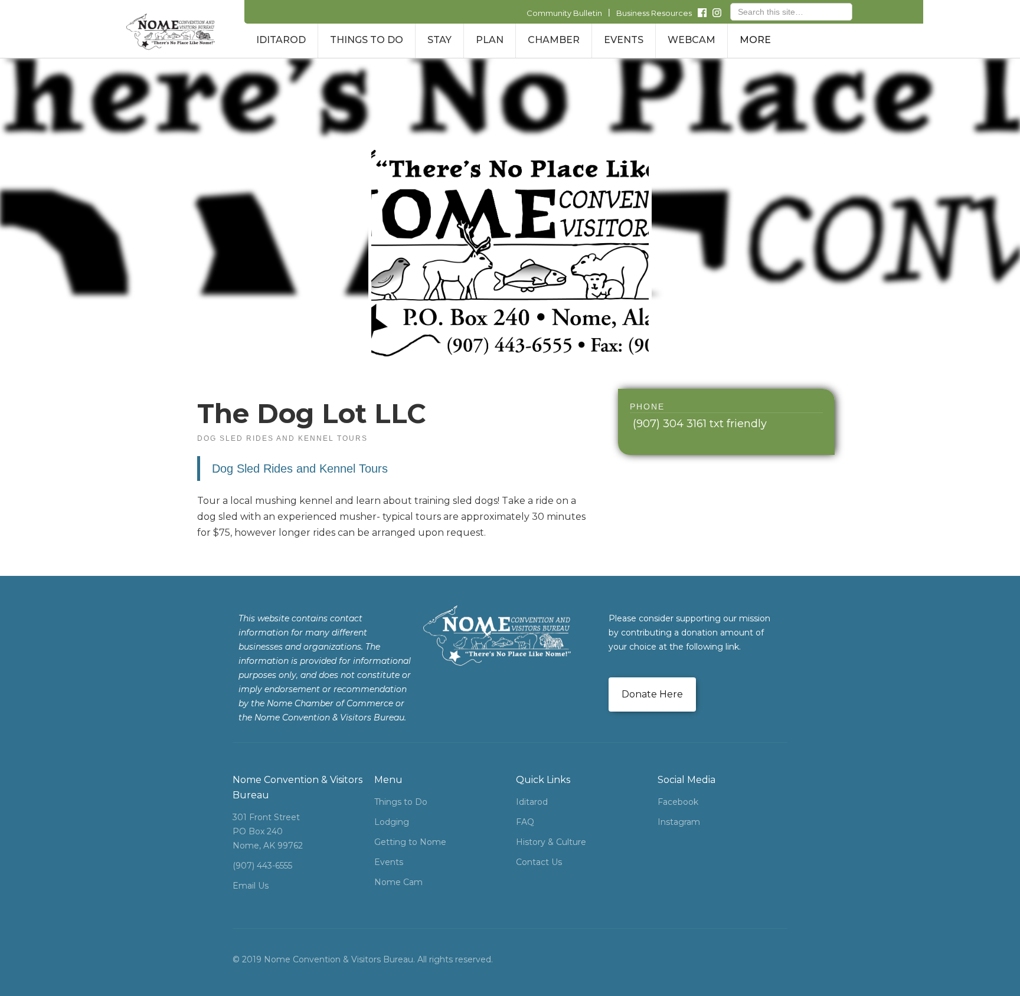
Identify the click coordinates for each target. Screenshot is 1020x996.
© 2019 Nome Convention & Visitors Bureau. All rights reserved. (363, 959)
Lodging (391, 822)
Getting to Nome (410, 842)
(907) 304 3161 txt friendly (700, 423)
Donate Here (652, 694)
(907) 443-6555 (262, 865)
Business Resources (654, 13)
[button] (281, 41)
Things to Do (400, 802)
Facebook (678, 802)
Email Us (251, 885)
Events (388, 862)
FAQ (525, 822)
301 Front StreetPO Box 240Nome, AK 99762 (268, 831)
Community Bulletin (564, 13)
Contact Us (539, 862)
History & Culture (551, 842)
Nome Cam (398, 882)
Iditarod (532, 802)
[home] (170, 32)
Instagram (679, 822)
